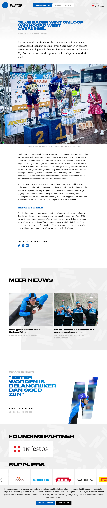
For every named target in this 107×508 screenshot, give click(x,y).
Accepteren (45, 503)
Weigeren (63, 503)
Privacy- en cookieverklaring (56, 494)
